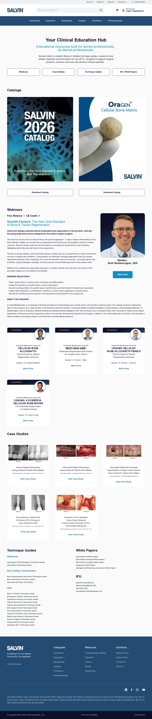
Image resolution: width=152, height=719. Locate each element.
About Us (90, 2)
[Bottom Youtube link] (143, 690)
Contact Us (100, 2)
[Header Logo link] (15, 10)
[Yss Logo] (29, 648)
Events (88, 667)
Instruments (35, 21)
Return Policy (122, 658)
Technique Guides (93, 72)
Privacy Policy (139, 715)
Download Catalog (40, 192)
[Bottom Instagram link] (137, 690)
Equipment (50, 21)
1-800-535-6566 (139, 2)
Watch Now (123, 275)
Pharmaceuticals (115, 21)
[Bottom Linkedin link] (126, 690)
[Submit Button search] (102, 10)
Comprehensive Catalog (95, 653)
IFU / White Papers (128, 72)
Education (111, 2)
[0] (117, 10)
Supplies (82, 21)
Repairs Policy (122, 653)
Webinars (23, 72)
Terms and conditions (89, 715)
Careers (88, 662)
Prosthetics (97, 21)
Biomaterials (66, 21)
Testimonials (90, 671)
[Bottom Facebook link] (131, 690)
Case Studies (58, 72)
